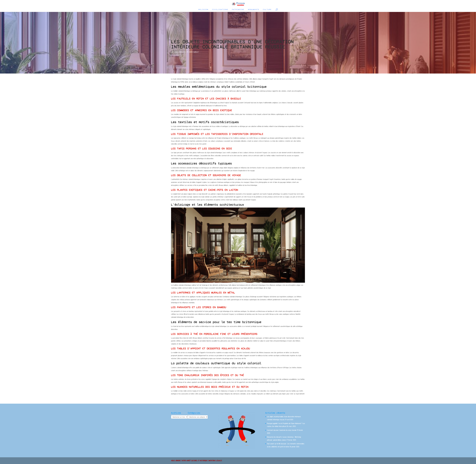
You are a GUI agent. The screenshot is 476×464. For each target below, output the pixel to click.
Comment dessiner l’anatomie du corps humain (281, 430)
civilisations (220, 10)
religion (203, 10)
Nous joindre (175, 461)
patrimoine (238, 10)
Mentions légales (215, 461)
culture (267, 10)
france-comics (178, 52)
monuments (253, 10)
